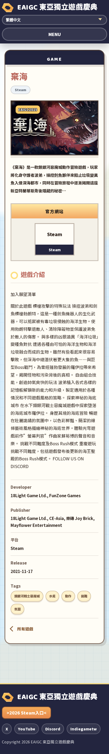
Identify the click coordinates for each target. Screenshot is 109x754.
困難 (84, 596)
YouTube (26, 728)
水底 (52, 596)
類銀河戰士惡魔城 (27, 596)
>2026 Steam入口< (26, 712)
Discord (52, 728)
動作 (68, 596)
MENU (54, 34)
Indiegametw (83, 728)
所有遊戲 (25, 629)
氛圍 (17, 609)
